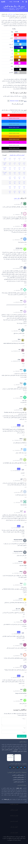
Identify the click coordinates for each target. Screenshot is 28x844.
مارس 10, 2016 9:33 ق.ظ (17, 691)
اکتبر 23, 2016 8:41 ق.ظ (18, 492)
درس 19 (15, 178)
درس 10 (19, 168)
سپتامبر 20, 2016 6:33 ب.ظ (17, 563)
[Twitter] (21, 767)
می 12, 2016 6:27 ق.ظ (16, 610)
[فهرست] (26, 1)
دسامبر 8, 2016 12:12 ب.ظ (15, 471)
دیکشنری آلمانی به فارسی (18, 777)
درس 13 (24, 173)
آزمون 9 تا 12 (4, 168)
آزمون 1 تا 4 (4, 159)
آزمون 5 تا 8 (4, 164)
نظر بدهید (17, 198)
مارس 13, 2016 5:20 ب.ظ (17, 646)
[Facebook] (25, 767)
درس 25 (24, 187)
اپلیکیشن (16, 750)
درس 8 (10, 164)
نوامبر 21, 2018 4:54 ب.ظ (17, 226)
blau (16, 41)
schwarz (17, 69)
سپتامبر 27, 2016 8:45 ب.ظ (17, 553)
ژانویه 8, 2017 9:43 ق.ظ (18, 410)
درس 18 (19, 178)
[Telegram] (10, 767)
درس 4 (10, 159)
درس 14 (19, 173)
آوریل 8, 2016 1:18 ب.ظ (18, 622)
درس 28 (10, 187)
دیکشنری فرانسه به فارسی (18, 779)
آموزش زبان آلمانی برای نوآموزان (17, 155)
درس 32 (10, 192)
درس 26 (19, 187)
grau (16, 72)
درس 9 (24, 168)
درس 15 (15, 173)
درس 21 (24, 182)
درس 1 (24, 159)
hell (16, 44)
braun (16, 60)
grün (16, 50)
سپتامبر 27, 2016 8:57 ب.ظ (17, 541)
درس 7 (15, 164)
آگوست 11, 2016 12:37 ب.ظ (17, 573)
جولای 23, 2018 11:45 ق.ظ (17, 268)
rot (16, 35)
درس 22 (19, 182)
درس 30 (19, 192)
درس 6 (19, 164)
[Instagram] (13, 767)
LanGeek (15, 751)
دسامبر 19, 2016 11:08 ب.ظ (17, 440)
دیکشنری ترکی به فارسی (19, 782)
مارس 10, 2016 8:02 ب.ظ (15, 677)
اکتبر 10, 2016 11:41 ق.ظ (15, 528)
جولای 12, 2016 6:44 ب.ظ (17, 585)
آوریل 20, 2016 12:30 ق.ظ (17, 600)
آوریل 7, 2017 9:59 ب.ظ (18, 385)
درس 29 (24, 192)
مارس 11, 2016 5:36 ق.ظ (17, 656)
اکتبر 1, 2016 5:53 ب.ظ (18, 513)
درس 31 (15, 192)
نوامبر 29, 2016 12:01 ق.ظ (17, 460)
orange (16, 57)
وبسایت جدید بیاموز (22, 751)
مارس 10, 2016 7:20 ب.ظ (17, 667)
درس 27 (15, 187)
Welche (12, 100)
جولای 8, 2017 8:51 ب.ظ (18, 312)
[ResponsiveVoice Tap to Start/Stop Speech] (18, 35)
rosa (16, 38)
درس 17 (24, 178)
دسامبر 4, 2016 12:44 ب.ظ (17, 450)
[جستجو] (23, 1)
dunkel (16, 47)
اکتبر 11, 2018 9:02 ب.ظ (16, 331)
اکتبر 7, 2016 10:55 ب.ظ (18, 502)
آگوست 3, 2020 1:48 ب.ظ (17, 214)
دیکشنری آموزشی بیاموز (7, 750)
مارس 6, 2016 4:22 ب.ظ (18, 701)
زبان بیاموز (19, 788)
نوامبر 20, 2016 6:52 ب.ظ (17, 481)
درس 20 (10, 178)
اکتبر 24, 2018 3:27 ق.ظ (16, 341)
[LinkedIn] (17, 767)
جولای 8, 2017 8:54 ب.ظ (18, 302)
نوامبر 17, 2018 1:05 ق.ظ (17, 250)
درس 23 (15, 182)
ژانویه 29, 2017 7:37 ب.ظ (17, 398)
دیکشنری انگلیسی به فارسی (18, 775)
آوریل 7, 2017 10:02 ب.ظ (17, 371)
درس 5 (24, 164)
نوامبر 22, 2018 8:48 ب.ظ (15, 361)
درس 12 (10, 168)
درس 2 (19, 159)
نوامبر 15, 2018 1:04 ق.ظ (15, 351)
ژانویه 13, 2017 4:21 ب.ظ (15, 427)
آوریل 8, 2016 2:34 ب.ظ (16, 634)
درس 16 (10, 173)
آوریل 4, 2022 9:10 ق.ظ (18, 204)
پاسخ (26, 209)
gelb (16, 54)
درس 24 (10, 182)
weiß (16, 66)
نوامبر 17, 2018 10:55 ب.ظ (17, 240)
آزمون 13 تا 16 (4, 173)
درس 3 (15, 159)
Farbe (16, 100)
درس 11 (15, 168)
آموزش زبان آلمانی (11, 14)
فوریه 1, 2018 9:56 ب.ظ (18, 290)
